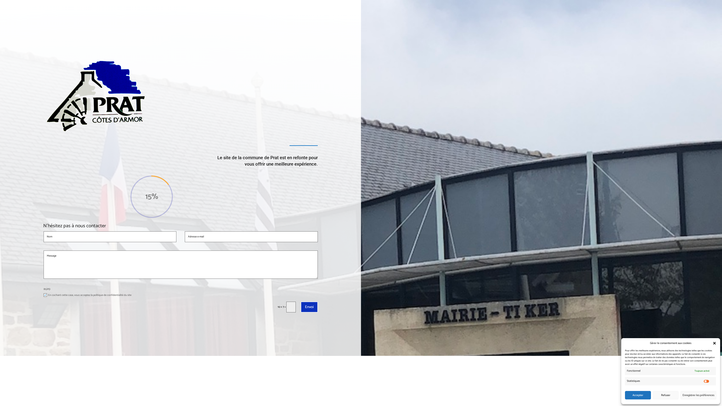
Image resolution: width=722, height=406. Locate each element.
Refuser (665, 395)
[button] (714, 343)
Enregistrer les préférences (698, 395)
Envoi (309, 307)
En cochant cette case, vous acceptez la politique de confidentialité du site (89, 295)
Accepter (638, 395)
